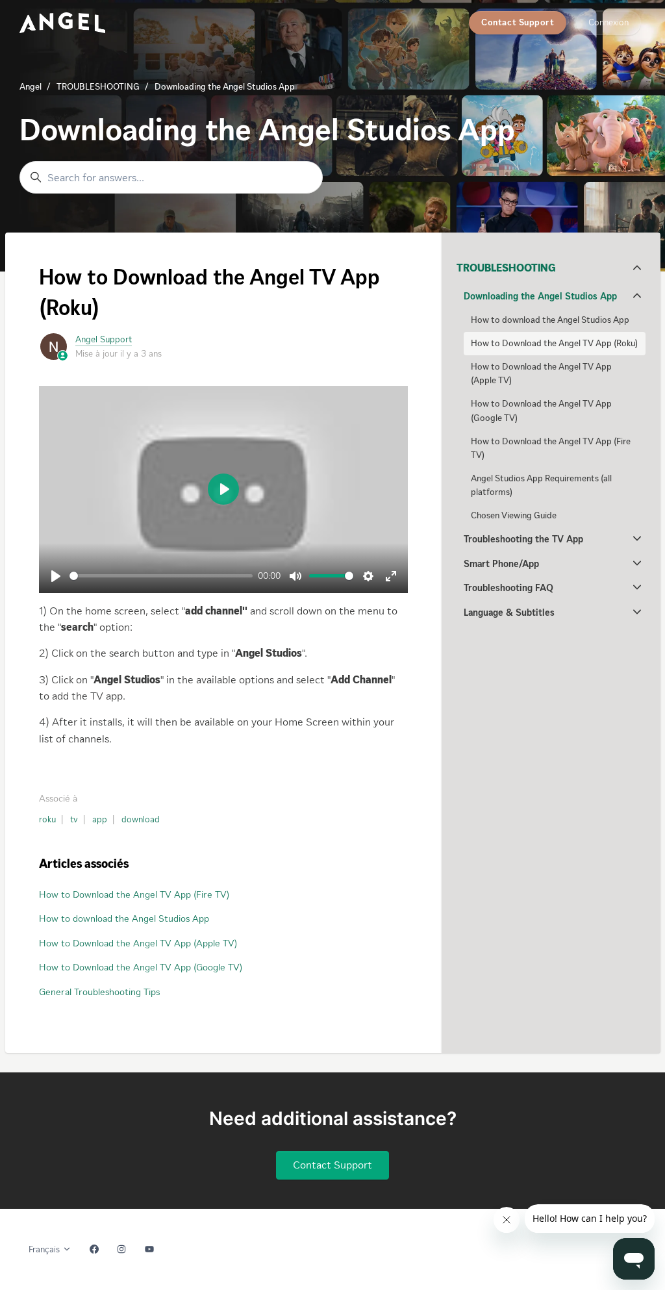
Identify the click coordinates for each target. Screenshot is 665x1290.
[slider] (161, 576)
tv (74, 819)
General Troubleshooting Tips (99, 992)
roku (47, 819)
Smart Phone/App (501, 564)
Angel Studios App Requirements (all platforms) (541, 485)
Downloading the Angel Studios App (225, 86)
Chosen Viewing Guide (514, 515)
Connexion (608, 22)
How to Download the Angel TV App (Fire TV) (134, 894)
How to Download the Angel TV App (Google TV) (140, 967)
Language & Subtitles (509, 612)
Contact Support (517, 22)
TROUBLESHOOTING (98, 86)
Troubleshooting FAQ (508, 588)
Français (45, 1249)
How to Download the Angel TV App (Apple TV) (138, 943)
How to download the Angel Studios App (124, 918)
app (99, 819)
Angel (30, 86)
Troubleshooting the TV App (523, 539)
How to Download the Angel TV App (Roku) (554, 343)
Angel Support (103, 339)
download (140, 819)
